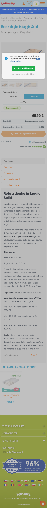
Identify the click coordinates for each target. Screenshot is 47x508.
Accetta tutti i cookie (23, 68)
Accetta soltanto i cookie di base (23, 74)
